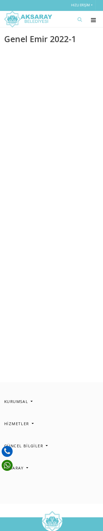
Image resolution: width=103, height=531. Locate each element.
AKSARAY (14, 468)
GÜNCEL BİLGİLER (24, 445)
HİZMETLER (17, 423)
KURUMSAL (17, 401)
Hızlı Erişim (80, 5)
